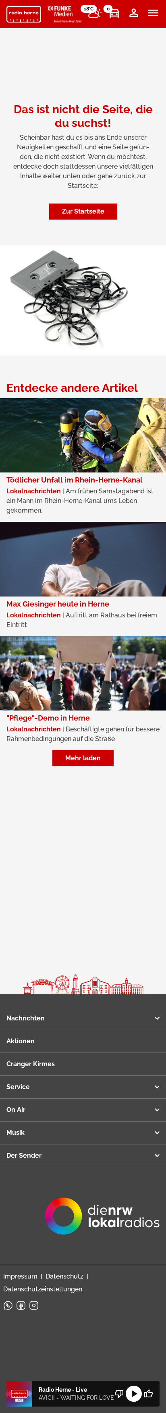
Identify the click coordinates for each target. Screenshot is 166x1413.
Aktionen (20, 1041)
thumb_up (148, 1394)
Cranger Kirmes (30, 1064)
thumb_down (119, 1394)
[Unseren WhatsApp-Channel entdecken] (8, 1305)
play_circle (133, 1393)
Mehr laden (83, 758)
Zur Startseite (83, 211)
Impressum (20, 1276)
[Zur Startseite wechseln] (23, 14)
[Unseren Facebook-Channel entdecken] (21, 1305)
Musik (15, 1132)
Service (18, 1087)
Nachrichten (25, 1018)
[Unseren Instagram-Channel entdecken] (34, 1305)
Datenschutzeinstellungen (42, 1289)
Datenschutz (64, 1276)
